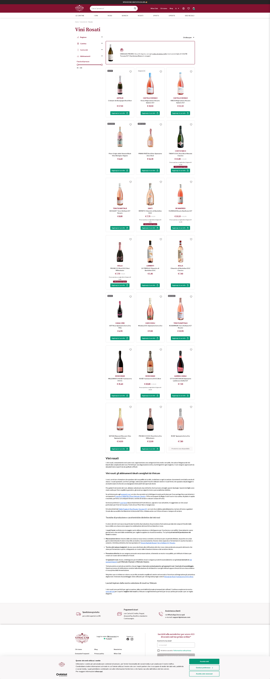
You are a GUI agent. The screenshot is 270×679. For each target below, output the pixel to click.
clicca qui (99, 671)
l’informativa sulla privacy (182, 650)
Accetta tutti (204, 661)
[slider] (77, 65)
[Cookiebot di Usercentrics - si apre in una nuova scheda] (62, 674)
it (176, 8)
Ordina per (187, 37)
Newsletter (118, 649)
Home (77, 22)
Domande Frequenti (82, 653)
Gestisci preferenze (203, 668)
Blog (171, 8)
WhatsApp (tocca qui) (176, 615)
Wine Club (154, 8)
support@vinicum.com (181, 617)
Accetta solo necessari (204, 674)
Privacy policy (99, 653)
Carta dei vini (83, 22)
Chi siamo (163, 8)
